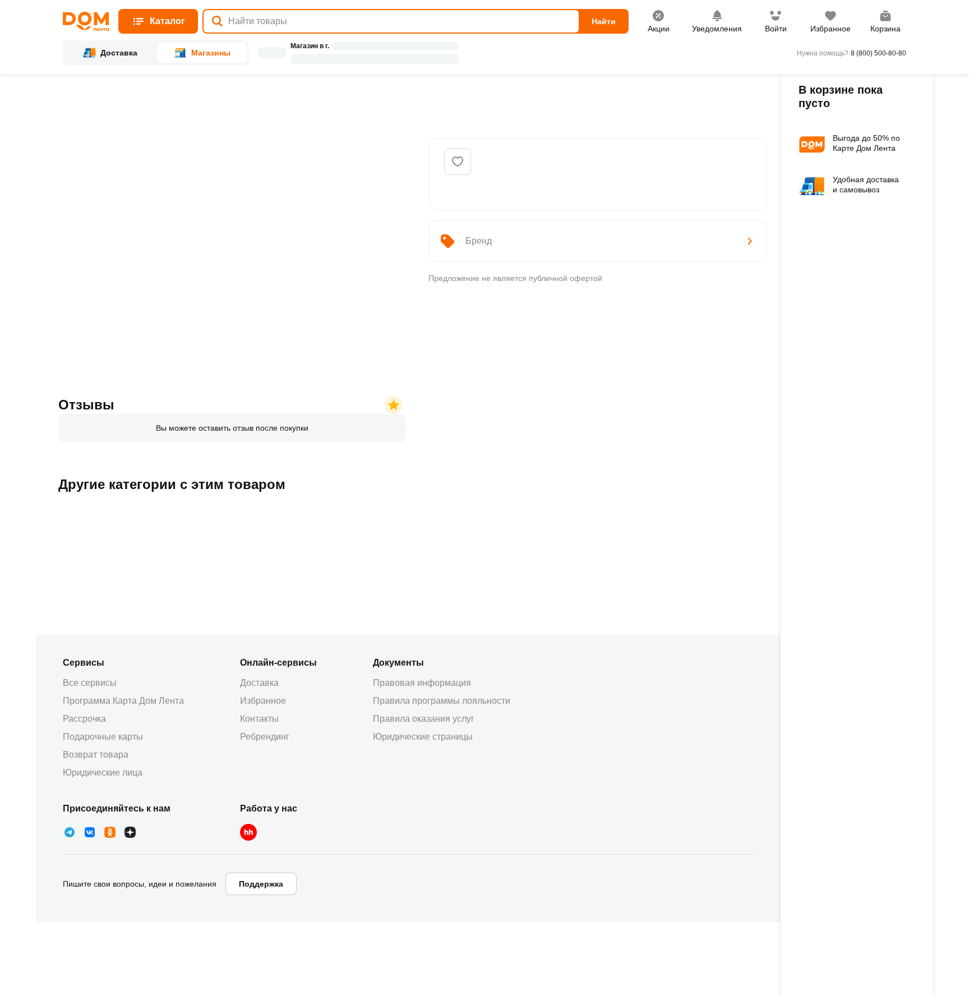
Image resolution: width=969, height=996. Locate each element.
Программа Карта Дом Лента (123, 701)
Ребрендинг (264, 736)
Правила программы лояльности (441, 701)
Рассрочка (84, 718)
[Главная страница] (86, 21)
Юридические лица (102, 772)
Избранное (263, 701)
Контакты (259, 718)
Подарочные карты (103, 736)
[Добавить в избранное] (457, 161)
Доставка (259, 683)
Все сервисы (90, 683)
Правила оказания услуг (423, 718)
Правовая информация (422, 683)
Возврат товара (95, 754)
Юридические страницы (423, 736)
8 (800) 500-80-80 (878, 53)
